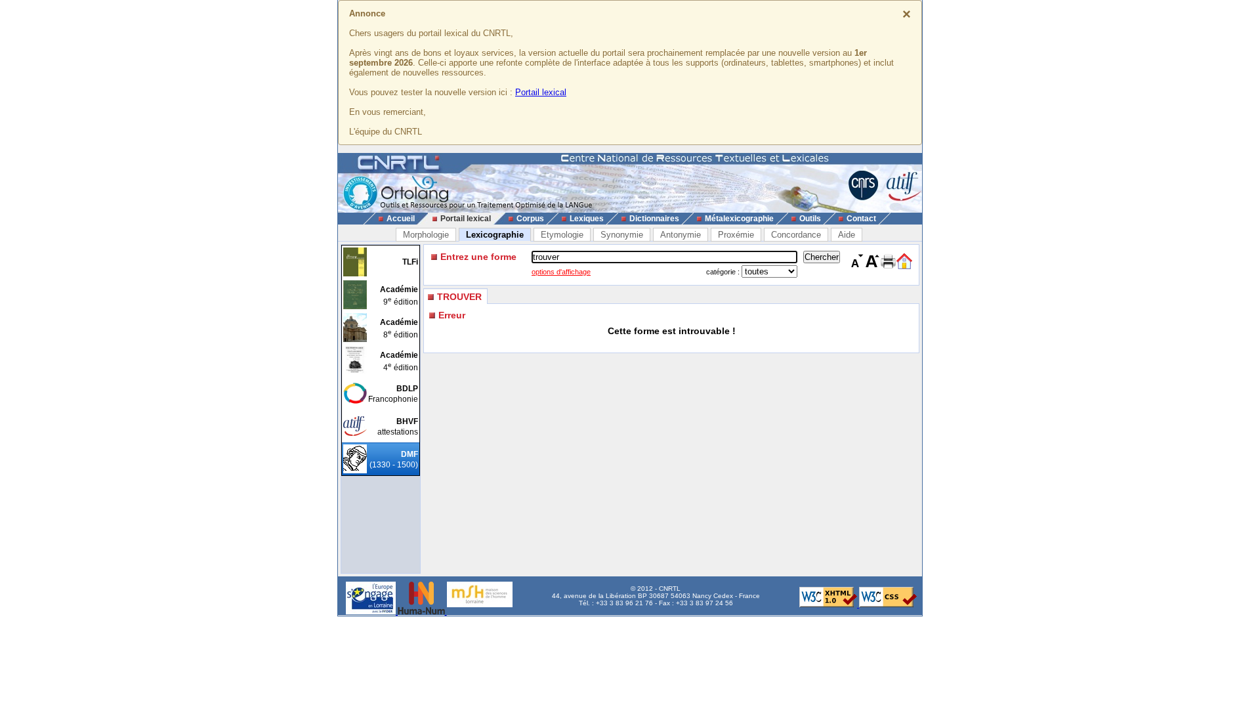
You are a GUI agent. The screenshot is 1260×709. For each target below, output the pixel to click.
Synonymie (621, 235)
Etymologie (562, 235)
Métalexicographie (739, 218)
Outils (810, 218)
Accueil (401, 218)
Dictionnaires (654, 218)
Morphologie (426, 235)
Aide (846, 235)
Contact (861, 218)
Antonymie (680, 235)
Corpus (530, 218)
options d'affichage (561, 272)
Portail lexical (540, 92)
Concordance (796, 235)
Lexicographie (495, 235)
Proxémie (736, 235)
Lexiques (587, 218)
